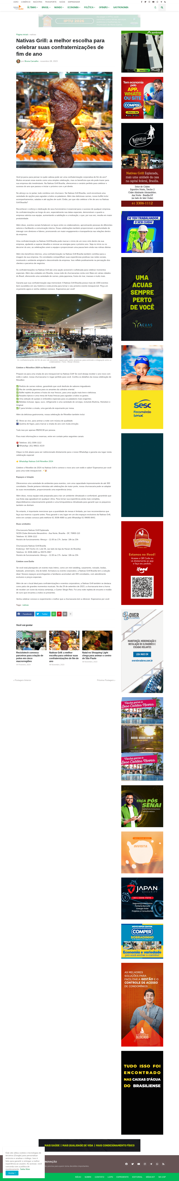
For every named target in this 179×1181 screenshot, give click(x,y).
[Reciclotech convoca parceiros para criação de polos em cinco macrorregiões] (31, 640)
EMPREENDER (74, 2)
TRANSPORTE (50, 2)
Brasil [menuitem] (45, 7)
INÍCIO (78, 1177)
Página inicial (22, 34)
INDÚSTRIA (37, 2)
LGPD (110, 1177)
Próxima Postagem (105, 680)
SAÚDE (62, 2)
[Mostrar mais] (70, 614)
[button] (155, 7)
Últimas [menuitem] (31, 7)
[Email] (65, 614)
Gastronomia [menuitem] (120, 7)
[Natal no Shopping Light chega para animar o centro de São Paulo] (97, 640)
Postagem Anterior (23, 680)
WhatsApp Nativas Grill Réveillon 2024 (36, 461)
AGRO (15, 2)
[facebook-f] (141, 2)
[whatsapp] (157, 2)
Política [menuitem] (88, 7)
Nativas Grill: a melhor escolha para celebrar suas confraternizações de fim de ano (64, 656)
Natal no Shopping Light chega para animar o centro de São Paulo (96, 655)
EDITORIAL (137, 1177)
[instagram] (149, 2)
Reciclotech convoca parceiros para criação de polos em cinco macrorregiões (29, 656)
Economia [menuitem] (73, 7)
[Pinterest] (59, 614)
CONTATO (99, 1177)
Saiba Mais (25, 1169)
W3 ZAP (162, 1177)
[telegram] (161, 2)
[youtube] (153, 2)
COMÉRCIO (25, 2)
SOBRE (88, 1177)
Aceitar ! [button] (12, 1173)
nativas (33, 34)
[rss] (165, 2)
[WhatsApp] (53, 614)
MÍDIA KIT (150, 1177)
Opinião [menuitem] (103, 7)
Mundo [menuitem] (58, 7)
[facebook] (126, 1164)
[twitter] (145, 2)
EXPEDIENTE (122, 1177)
